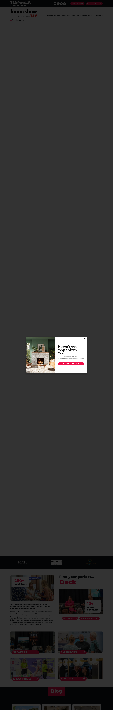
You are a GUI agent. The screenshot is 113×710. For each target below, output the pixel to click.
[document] (56, 355)
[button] (85, 338)
